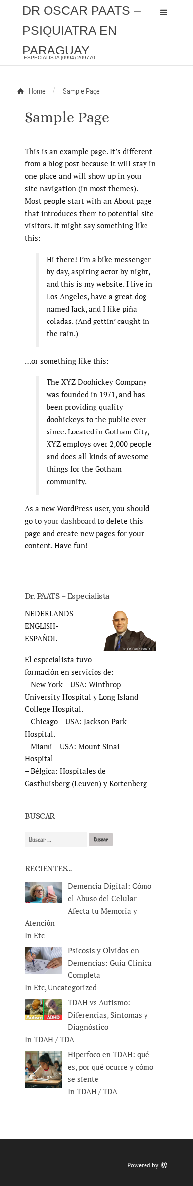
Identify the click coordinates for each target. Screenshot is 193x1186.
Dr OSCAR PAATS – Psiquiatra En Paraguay (81, 30)
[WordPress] (165, 1165)
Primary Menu (164, 12)
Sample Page (67, 117)
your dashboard (70, 521)
